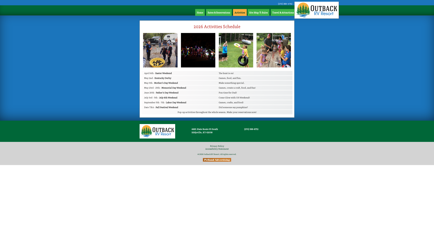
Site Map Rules (258, 12)
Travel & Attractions (283, 12)
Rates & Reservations (219, 12)
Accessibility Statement (217, 148)
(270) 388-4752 (285, 4)
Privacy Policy (217, 146)
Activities (240, 12)
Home (200, 12)
